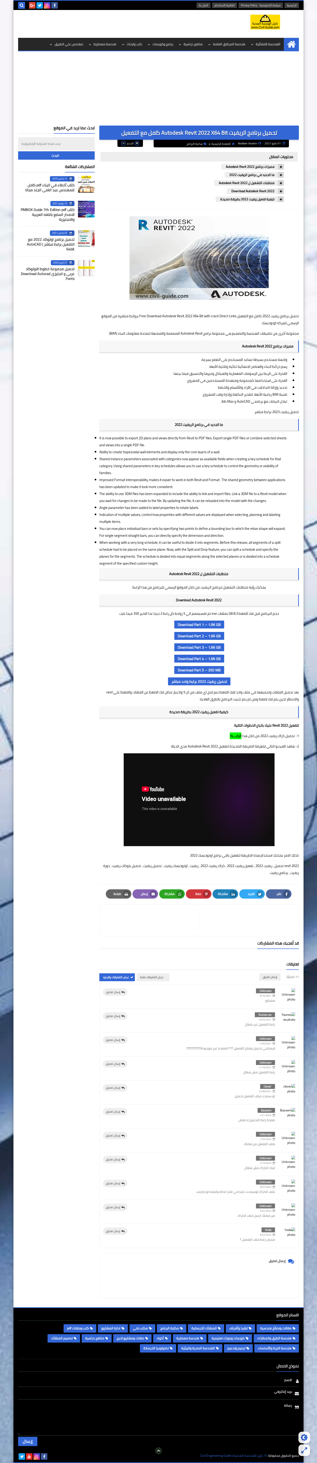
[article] (151, 920)
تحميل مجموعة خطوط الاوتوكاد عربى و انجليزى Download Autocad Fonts (47, 273)
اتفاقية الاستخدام (224, 5)
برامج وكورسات (162, 44)
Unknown (265, 991)
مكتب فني (140, 1328)
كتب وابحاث (134, 44)
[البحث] (21, 5)
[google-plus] (32, 5)
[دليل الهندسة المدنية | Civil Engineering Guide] (265, 22)
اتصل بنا (203, 5)
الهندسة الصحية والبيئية (198, 1348)
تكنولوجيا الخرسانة (156, 1348)
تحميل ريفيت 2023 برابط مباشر (277, 411)
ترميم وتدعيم (236, 1348)
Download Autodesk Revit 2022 (253, 191)
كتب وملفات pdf (78, 1328)
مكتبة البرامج (195, 143)
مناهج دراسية (193, 44)
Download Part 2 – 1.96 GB (199, 635)
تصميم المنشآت (62, 1338)
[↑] (158, 1450)
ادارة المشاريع (110, 1328)
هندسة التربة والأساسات (274, 1348)
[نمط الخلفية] (304, 1450)
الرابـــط (235, 735)
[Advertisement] (158, 90)
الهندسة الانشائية (268, 44)
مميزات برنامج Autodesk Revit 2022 (250, 167)
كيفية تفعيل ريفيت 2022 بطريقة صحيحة (247, 199)
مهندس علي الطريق (69, 44)
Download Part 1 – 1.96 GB (199, 624)
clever (268, 1086)
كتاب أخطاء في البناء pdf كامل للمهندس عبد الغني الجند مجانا (49, 187)
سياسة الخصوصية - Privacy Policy (261, 5)
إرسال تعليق (113, 992)
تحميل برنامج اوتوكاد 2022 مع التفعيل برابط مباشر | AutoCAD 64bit (50, 244)
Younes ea (265, 1014)
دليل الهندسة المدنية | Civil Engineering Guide (231, 1455)
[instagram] (47, 5)
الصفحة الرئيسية (220, 143)
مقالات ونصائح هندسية (275, 1328)
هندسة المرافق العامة (229, 44)
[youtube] (29, 1456)
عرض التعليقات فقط (152, 977)
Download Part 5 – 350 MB (199, 670)
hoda (268, 1230)
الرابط (137, 587)
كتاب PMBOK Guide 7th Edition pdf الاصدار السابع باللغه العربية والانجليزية (47, 214)
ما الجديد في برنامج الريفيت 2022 (252, 175)
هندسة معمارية (105, 44)
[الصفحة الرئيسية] (291, 44)
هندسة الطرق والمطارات (274, 1338)
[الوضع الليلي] (304, 1437)
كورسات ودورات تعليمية (228, 1338)
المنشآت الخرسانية (204, 1328)
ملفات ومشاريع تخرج (130, 1338)
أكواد (160, 1338)
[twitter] (39, 5)
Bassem (266, 1110)
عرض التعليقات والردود (116, 977)
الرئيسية (292, 5)
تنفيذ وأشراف (238, 1328)
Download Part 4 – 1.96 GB (199, 658)
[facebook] (54, 5)
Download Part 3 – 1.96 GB (199, 647)
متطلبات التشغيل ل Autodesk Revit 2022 (247, 183)
